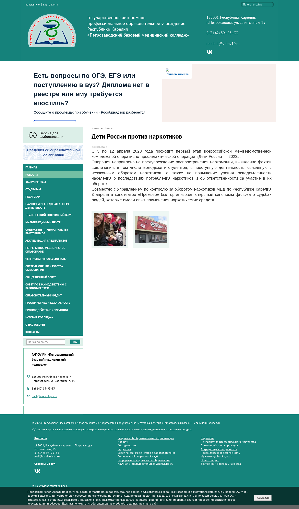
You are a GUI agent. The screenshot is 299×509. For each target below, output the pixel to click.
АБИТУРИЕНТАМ (35, 182)
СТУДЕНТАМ (33, 189)
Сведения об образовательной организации (146, 438)
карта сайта (50, 4)
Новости (31, 175)
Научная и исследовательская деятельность (47, 205)
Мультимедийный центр (43, 222)
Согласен (263, 497)
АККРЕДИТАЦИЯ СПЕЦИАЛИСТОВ (46, 240)
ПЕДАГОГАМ (32, 197)
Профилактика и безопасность (47, 303)
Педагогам (207, 438)
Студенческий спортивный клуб (48, 215)
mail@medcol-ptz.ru (44, 396)
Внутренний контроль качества (221, 464)
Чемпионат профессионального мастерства (228, 442)
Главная (31, 167)
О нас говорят (35, 325)
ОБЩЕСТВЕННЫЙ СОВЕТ (40, 277)
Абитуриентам (127, 445)
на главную (32, 4)
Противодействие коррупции (46, 310)
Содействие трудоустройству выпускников (46, 231)
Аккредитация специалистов (219, 449)
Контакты (32, 332)
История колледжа (39, 317)
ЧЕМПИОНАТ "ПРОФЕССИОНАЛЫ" (46, 259)
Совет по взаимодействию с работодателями (46, 286)
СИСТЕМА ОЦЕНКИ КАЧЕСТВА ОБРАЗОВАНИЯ (44, 268)
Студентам (124, 449)
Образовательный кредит (43, 295)
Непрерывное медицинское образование (45, 249)
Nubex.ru (63, 485)
